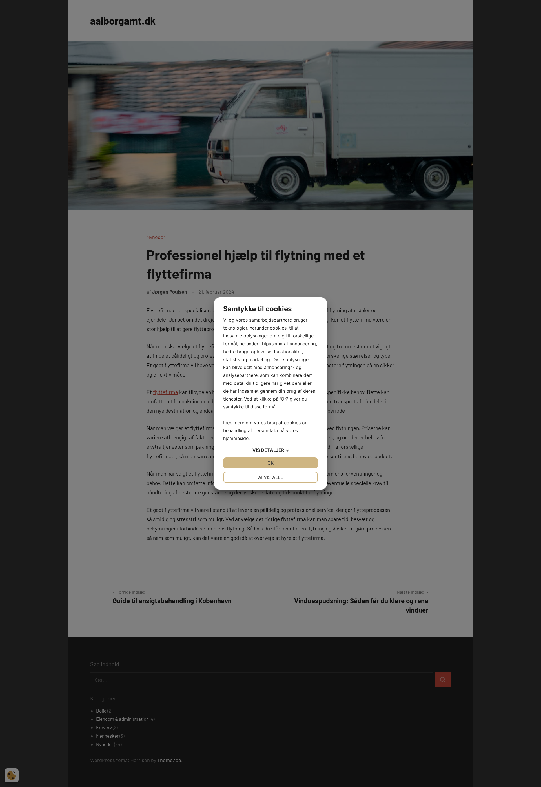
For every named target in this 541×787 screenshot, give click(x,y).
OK (270, 463)
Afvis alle (270, 477)
